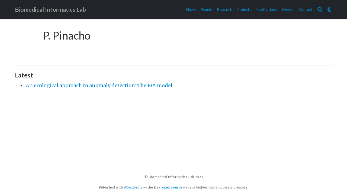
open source (172, 187)
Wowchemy (133, 187)
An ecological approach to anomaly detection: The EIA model (99, 85)
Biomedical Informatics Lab (50, 9)
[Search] (319, 9)
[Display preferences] (329, 9)
